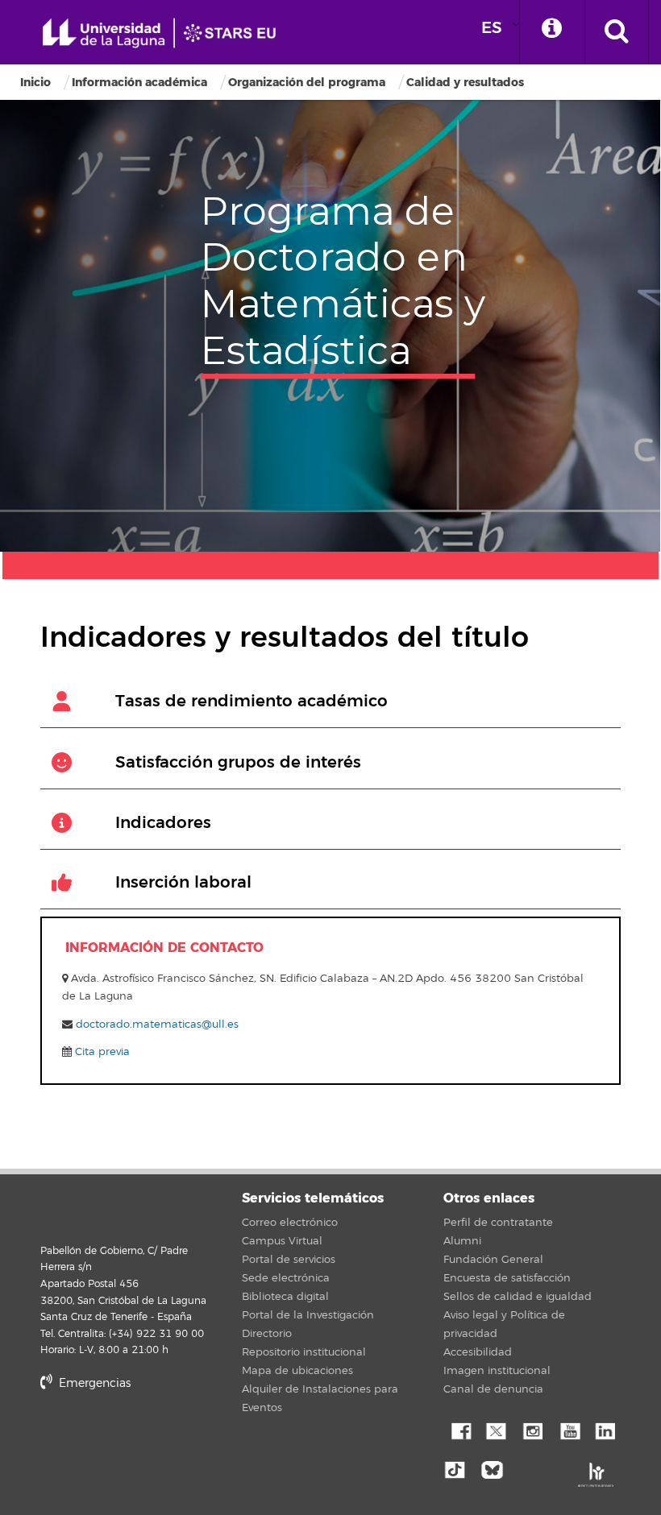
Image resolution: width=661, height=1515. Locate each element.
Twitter (496, 1429)
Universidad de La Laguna (165, 33)
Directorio (267, 1333)
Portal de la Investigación (308, 1315)
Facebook (459, 1429)
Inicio (35, 82)
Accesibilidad (477, 1352)
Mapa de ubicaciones (297, 1370)
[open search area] (616, 32)
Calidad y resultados (465, 82)
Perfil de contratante (498, 1222)
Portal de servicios (288, 1259)
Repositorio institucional (304, 1352)
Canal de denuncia (493, 1389)
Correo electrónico (290, 1222)
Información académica (139, 82)
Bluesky (496, 1468)
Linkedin (604, 1429)
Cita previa (101, 1051)
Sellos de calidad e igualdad (517, 1296)
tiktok (459, 1468)
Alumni (462, 1241)
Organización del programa (306, 82)
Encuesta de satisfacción (507, 1278)
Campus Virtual (282, 1241)
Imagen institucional (497, 1370)
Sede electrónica (286, 1278)
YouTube (568, 1429)
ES (491, 28)
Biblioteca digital (285, 1296)
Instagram (532, 1429)
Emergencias (93, 1383)
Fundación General (493, 1259)
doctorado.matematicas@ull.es (157, 1024)
